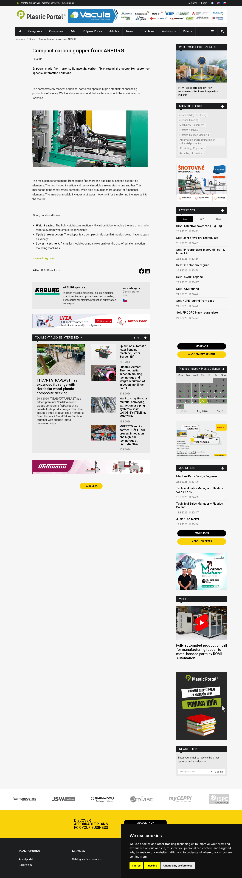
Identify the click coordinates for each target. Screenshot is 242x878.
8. (216, 385)
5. (195, 385)
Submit (218, 771)
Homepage (20, 39)
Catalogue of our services (86, 859)
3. (180, 385)
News (129, 31)
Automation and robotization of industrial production (197, 141)
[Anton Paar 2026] (91, 321)
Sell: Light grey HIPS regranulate (197, 238)
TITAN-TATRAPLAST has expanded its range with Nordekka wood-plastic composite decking (57, 386)
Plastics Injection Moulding (194, 134)
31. (180, 406)
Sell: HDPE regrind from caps (195, 300)
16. (223, 390)
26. (195, 401)
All (185, 219)
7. (210, 385)
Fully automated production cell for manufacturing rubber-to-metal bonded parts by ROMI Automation (201, 651)
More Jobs (202, 533)
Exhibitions (147, 31)
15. (216, 390)
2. (223, 380)
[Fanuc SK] (201, 440)
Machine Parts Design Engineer (196, 476)
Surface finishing (188, 120)
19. (195, 395)
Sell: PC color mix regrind (192, 265)
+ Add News (91, 486)
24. (180, 401)
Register (192, 3)
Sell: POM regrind (187, 289)
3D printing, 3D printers (192, 148)
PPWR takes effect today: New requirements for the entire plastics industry (198, 91)
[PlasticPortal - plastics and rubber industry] (41, 16)
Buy (202, 219)
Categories (35, 31)
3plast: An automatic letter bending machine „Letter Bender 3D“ (133, 351)
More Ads (202, 346)
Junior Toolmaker (187, 519)
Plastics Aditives (188, 130)
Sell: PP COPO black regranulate (197, 312)
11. (188, 390)
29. (216, 401)
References (25, 864)
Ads (73, 31)
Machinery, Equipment (191, 125)
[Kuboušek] (201, 183)
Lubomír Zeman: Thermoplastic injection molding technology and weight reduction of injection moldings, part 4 (132, 377)
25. (188, 401)
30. (223, 401)
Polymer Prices (92, 31)
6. (203, 385)
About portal (26, 859)
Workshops (169, 31)
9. (223, 385)
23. (223, 395)
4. (188, 385)
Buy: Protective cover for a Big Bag (199, 226)
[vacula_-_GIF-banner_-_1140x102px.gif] (147, 16)
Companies (56, 31)
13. (203, 390)
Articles (114, 31)
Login (204, 3)
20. (203, 395)
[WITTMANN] (91, 468)
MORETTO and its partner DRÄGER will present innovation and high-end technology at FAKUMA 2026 (132, 435)
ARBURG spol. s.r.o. (75, 287)
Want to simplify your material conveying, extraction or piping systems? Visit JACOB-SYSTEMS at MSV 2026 (73, 3)
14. (210, 390)
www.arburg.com (43, 258)
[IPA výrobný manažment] (201, 572)
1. (216, 380)
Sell (218, 219)
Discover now (145, 822)
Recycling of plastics (190, 153)
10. (180, 390)
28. (210, 401)
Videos (187, 31)
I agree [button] (136, 865)
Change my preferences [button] (177, 865)
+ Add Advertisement (201, 354)
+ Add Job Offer (202, 541)
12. (195, 390)
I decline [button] (152, 865)
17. (180, 395)
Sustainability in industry (193, 115)
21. (210, 395)
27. (203, 401)
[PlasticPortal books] (201, 706)
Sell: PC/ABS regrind (189, 277)
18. (188, 395)
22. (216, 395)
